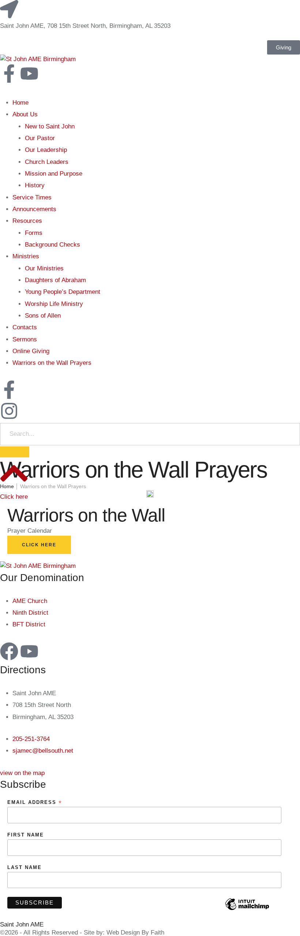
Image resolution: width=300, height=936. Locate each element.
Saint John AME (22, 924)
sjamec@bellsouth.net (42, 750)
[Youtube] (29, 73)
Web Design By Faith (135, 932)
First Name (25, 835)
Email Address (34, 802)
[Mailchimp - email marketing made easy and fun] (247, 910)
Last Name (24, 867)
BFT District (28, 624)
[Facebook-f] (9, 73)
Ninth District (30, 612)
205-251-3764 (31, 738)
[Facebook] (9, 651)
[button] (22, 773)
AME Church (29, 601)
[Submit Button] (14, 451)
